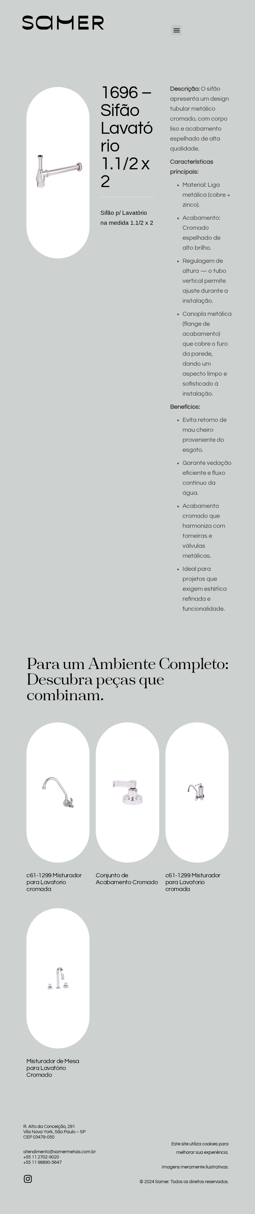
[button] (176, 30)
